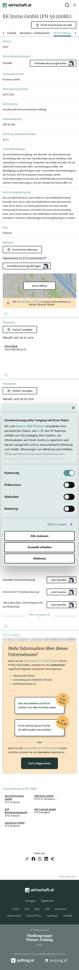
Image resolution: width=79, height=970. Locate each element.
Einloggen (30, 901)
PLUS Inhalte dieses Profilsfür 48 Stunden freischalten (41, 725)
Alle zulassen (40, 536)
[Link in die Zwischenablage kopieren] (26, 859)
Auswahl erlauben (39, 547)
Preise (15, 909)
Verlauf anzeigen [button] (22, 329)
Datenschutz (14, 915)
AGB (47, 909)
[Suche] (67, 5)
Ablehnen (39, 558)
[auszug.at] (56, 962)
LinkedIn (67, 915)
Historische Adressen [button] (25, 249)
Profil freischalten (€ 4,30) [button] (56, 25)
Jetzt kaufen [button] (58, 580)
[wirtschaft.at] (17, 5)
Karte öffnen (39, 285)
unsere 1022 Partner (30, 426)
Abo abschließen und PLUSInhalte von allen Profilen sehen (41, 703)
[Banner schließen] (73, 407)
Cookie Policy (33, 915)
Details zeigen (57, 524)
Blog (36, 909)
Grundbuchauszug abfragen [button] (24, 266)
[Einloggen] (74, 5)
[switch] (69, 485)
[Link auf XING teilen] (52, 859)
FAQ (27, 909)
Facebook (52, 915)
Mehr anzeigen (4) (39, 614)
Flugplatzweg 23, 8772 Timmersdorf (23, 258)
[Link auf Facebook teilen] (33, 859)
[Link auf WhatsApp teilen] (40, 859)
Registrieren (47, 901)
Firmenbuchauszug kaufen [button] (50, 63)
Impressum (61, 909)
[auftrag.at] (22, 962)
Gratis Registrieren (39, 763)
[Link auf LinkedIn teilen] (46, 859)
